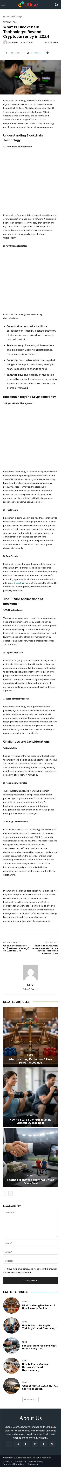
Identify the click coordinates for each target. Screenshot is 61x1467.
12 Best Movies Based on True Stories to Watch (40, 1387)
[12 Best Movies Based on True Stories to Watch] (11, 1386)
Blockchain (19, 583)
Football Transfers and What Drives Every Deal (30, 1181)
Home (6, 16)
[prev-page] (5, 1193)
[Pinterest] (35, 1444)
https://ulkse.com (30, 989)
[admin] (5, 42)
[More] (47, 53)
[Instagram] (17, 1444)
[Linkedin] (26, 1444)
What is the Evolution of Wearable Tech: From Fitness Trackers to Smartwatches (45, 950)
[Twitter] (52, 1444)
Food (30, 1055)
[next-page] (10, 1193)
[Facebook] (9, 1444)
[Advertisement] (30, 183)
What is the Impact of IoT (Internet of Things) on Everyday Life (16, 948)
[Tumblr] (43, 1444)
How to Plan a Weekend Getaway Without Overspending (35, 1367)
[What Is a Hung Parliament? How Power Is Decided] (30, 1037)
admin (14, 43)
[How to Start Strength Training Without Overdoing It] (30, 1097)
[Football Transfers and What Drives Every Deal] (30, 1157)
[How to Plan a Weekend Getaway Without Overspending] (11, 1366)
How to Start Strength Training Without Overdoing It (30, 1121)
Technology (16, 16)
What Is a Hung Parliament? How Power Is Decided (30, 1061)
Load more (29, 1399)
